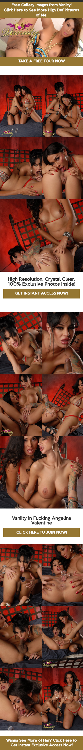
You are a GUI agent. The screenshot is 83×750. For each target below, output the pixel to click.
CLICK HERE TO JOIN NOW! (41, 532)
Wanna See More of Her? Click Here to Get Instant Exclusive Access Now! (41, 743)
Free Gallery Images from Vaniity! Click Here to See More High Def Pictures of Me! (41, 10)
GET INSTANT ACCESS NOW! (41, 293)
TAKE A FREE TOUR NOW (41, 61)
